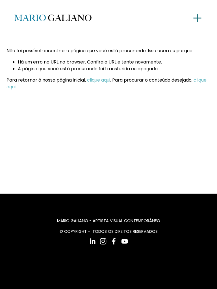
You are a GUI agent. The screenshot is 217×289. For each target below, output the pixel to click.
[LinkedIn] (92, 241)
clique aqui (98, 80)
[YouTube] (124, 241)
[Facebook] (113, 241)
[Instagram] (103, 241)
